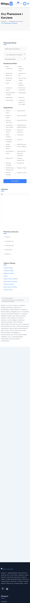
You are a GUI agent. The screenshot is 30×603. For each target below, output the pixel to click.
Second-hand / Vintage (22, 79)
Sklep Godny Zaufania (10, 281)
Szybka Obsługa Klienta (8, 146)
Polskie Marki (9, 100)
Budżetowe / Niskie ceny (9, 74)
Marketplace (9, 97)
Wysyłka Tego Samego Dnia (10, 169)
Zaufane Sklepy (8, 268)
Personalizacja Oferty (10, 152)
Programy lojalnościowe (20, 159)
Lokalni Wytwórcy (21, 84)
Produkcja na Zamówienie (22, 89)
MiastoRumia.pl (9, 245)
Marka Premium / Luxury (21, 68)
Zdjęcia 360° (9, 158)
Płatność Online (8, 116)
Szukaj (16, 181)
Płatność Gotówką (8, 173)
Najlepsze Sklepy (8, 273)
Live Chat (19, 139)
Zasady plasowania (8, 298)
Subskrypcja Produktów (9, 140)
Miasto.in (7, 237)
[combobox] (15, 54)
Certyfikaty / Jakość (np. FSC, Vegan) (21, 102)
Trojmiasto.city (9, 241)
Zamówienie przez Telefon (10, 126)
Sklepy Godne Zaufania (10, 279)
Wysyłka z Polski (21, 168)
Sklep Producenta (9, 67)
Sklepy (5, 276)
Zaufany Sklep (7, 289)
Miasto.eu (8, 254)
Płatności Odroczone (9, 121)
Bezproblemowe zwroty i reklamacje (22, 145)
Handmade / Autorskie (9, 79)
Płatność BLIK (21, 111)
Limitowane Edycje (9, 89)
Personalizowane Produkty (10, 93)
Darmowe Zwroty (8, 131)
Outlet (7, 83)
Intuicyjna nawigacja (8, 164)
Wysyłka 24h (20, 163)
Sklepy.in (3, 21)
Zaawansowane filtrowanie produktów (21, 153)
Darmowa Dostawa (22, 115)
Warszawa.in (8, 249)
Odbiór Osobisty (8, 136)
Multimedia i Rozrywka (15, 21)
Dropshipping (22, 92)
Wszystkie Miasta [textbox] (10, 59)
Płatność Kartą (8, 112)
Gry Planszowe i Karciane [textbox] (13, 55)
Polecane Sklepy (8, 270)
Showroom (21, 97)
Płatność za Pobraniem (20, 131)
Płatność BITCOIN (22, 120)
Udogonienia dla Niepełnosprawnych (22, 126)
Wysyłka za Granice (22, 172)
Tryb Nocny (20, 135)
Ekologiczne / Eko (22, 74)
